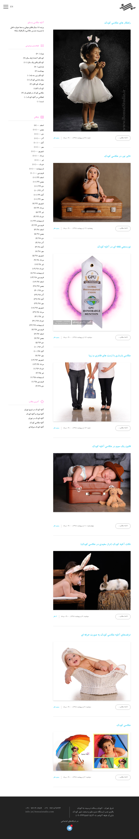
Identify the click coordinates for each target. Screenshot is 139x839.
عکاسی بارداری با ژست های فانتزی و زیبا (110, 356)
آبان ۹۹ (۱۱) (39, 195)
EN (11, 6)
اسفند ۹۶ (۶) (39, 334)
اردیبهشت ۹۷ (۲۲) (36, 325)
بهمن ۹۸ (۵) (39, 234)
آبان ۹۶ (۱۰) (39, 351)
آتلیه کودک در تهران (36, 419)
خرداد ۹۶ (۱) (38, 369)
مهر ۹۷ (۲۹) (39, 304)
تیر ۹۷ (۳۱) (39, 317)
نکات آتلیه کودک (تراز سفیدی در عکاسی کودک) (105, 544)
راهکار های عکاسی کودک (117, 23)
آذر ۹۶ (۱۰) (39, 347)
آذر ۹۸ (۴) (39, 243)
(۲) (39, 71)
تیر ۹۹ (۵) (40, 212)
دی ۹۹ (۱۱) (39, 186)
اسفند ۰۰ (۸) (39, 126)
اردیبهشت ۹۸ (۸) (37, 273)
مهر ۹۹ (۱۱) (39, 199)
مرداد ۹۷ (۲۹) (38, 312)
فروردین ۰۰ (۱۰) (37, 173)
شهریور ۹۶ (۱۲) (37, 360)
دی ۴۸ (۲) (39, 386)
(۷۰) (39, 67)
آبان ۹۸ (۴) (39, 247)
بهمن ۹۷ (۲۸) (38, 286)
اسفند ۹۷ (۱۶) (38, 282)
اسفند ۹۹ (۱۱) (38, 178)
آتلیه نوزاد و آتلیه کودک (35, 414)
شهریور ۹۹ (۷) (38, 204)
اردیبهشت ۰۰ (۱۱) (36, 169)
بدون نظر (56, 138)
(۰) (35, 76)
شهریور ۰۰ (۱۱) (37, 152)
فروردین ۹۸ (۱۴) (37, 278)
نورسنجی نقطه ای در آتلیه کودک (114, 247)
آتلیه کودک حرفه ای (36, 427)
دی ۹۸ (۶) (39, 238)
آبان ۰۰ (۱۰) (39, 143)
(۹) (33, 58)
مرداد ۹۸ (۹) (39, 260)
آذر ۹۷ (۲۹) (39, 295)
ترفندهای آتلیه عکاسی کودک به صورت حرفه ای (106, 635)
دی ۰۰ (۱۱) (39, 134)
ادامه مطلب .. (123, 138)
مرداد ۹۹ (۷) (39, 208)
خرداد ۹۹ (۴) (38, 217)
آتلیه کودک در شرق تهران (34, 410)
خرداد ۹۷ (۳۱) (38, 321)
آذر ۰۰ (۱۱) (39, 139)
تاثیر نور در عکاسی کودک (117, 156)
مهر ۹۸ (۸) (39, 252)
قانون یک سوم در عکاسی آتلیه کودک (111, 446)
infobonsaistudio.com (39, 812)
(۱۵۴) (39, 89)
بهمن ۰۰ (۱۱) (38, 130)
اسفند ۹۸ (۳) (39, 230)
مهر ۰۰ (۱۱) (39, 147)
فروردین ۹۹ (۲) (37, 225)
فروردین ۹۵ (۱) (37, 382)
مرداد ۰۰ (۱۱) (38, 156)
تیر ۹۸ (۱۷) (39, 265)
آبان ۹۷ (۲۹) (39, 299)
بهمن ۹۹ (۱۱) (38, 182)
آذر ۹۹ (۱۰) (39, 191)
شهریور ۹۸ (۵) (38, 256)
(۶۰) (40, 54)
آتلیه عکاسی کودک (37, 423)
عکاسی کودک (123, 725)
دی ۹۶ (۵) (39, 343)
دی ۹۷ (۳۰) (39, 291)
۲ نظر (55, 617)
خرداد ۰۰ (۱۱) (38, 165)
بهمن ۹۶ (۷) (39, 338)
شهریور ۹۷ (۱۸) (37, 308)
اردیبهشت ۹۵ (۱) (37, 378)
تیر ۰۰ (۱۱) (39, 160)
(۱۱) (34, 63)
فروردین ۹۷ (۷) (37, 330)
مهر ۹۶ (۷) (39, 356)
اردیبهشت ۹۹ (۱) (37, 221)
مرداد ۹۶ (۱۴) (38, 364)
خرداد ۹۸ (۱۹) (38, 269)
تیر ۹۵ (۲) (40, 373)
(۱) (35, 80)
